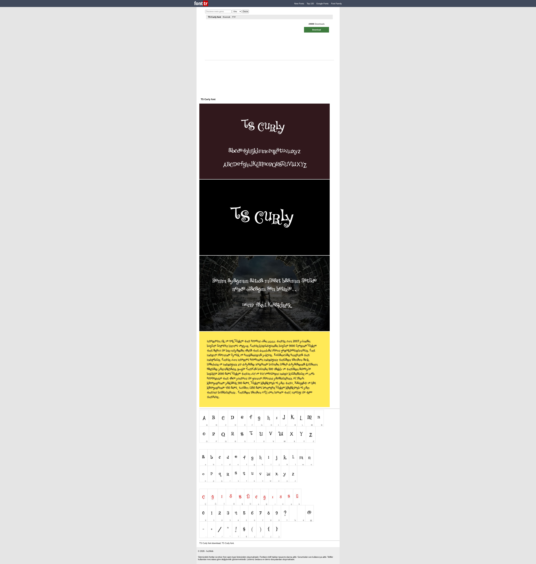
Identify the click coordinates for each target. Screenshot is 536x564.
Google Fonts (322, 3)
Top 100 (310, 3)
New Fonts (299, 3)
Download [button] (316, 30)
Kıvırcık (226, 17)
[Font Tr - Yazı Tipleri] (201, 4)
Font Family (336, 3)
